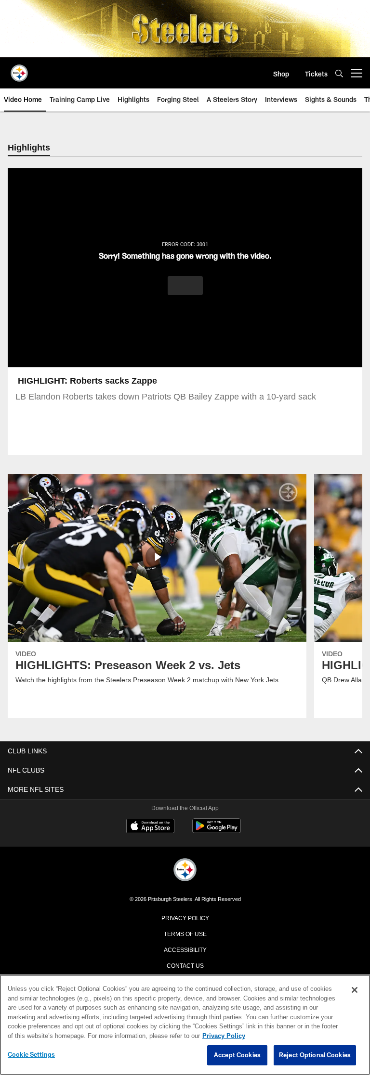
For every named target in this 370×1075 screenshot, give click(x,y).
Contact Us (185, 965)
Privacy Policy (185, 917)
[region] (185, 1025)
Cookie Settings (31, 1055)
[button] (185, 286)
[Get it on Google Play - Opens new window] (216, 831)
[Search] (339, 73)
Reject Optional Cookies (315, 1055)
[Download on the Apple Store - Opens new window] (150, 827)
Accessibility (185, 949)
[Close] (354, 990)
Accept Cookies (237, 1055)
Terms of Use (185, 933)
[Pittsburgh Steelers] (185, 871)
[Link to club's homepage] (19, 69)
